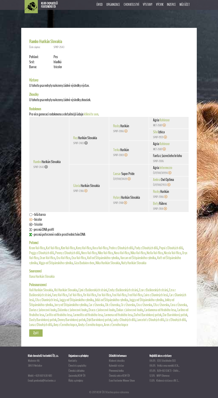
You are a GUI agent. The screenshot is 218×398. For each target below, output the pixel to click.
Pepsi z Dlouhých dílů (171, 248)
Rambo (37, 162)
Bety (156, 203)
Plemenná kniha (116, 370)
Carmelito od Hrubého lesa (88, 315)
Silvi (155, 132)
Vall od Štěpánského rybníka (103, 258)
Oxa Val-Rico (78, 258)
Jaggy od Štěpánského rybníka (76, 300)
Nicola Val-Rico (172, 253)
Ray (75, 138)
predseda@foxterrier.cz (45, 380)
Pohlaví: (33, 56)
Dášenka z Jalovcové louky (72, 310)
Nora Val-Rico (121, 253)
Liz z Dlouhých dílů (175, 320)
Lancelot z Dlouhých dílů (150, 320)
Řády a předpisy (75, 380)
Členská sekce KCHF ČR (119, 375)
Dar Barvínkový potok (175, 315)
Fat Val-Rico (75, 295)
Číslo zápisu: (34, 47)
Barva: (33, 67)
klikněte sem (91, 114)
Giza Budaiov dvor (84, 263)
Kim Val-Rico (68, 248)
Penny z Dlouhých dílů (67, 253)
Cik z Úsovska (112, 305)
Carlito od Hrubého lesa (58, 315)
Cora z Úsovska (178, 305)
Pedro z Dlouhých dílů (121, 248)
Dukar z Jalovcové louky (129, 310)
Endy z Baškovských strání (123, 290)
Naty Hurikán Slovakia (133, 263)
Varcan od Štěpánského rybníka (138, 258)
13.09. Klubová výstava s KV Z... (164, 380)
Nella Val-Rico (155, 253)
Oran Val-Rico (47, 258)
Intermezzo (166, 167)
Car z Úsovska (96, 305)
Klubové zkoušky (117, 360)
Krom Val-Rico (37, 248)
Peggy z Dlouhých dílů (41, 253)
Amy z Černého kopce (65, 324)
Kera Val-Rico (100, 248)
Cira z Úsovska (144, 305)
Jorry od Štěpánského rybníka (71, 305)
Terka (116, 150)
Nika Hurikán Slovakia (108, 263)
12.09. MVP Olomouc (160, 375)
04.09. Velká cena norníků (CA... (165, 365)
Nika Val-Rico (138, 253)
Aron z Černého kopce (116, 324)
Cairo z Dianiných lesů (156, 295)
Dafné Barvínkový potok (148, 315)
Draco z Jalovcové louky (102, 310)
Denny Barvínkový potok (72, 320)
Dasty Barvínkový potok (42, 320)
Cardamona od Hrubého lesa (160, 310)
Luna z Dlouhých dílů (40, 324)
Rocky (116, 126)
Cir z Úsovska (128, 305)
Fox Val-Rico (104, 295)
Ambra (156, 179)
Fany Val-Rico (59, 295)
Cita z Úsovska (161, 305)
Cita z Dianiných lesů (46, 300)
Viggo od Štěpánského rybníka (56, 263)
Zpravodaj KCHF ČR (76, 375)
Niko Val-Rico (105, 253)
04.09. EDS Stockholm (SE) (163, 360)
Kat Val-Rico (53, 248)
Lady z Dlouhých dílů (124, 320)
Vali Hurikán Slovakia (41, 290)
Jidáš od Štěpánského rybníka (111, 300)
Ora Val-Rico (63, 258)
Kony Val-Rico (83, 248)
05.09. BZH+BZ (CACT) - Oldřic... (165, 370)
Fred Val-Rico (135, 295)
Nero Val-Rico (89, 253)
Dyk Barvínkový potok (99, 320)
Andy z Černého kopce (90, 324)
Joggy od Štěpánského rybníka (146, 300)
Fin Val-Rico (89, 295)
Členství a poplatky (77, 365)
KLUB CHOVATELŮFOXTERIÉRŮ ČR (49, 5)
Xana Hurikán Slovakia (42, 276)
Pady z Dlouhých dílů (146, 248)
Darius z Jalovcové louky (42, 310)
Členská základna (76, 370)
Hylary (116, 197)
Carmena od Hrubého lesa (118, 315)
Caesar (117, 173)
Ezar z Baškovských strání (153, 290)
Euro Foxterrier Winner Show (122, 380)
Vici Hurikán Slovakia (65, 290)
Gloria (76, 185)
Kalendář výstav (116, 365)
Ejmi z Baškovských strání (93, 290)
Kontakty (72, 360)
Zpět (36, 333)
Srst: (31, 62)
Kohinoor (165, 120)
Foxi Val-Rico (119, 295)
